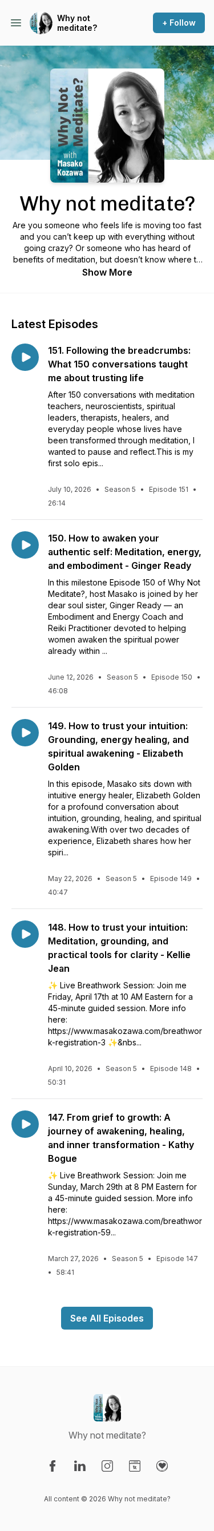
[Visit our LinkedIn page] (80, 1466)
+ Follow (179, 22)
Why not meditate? (77, 23)
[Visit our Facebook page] (52, 1466)
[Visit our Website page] (134, 1466)
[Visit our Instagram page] (107, 1466)
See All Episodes (107, 1318)
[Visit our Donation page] (162, 1466)
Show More (107, 272)
